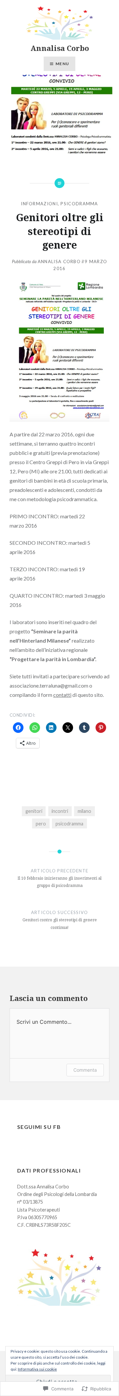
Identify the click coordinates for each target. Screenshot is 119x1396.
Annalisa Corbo (59, 48)
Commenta (85, 1070)
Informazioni (39, 203)
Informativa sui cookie (37, 1369)
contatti (62, 695)
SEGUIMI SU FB (39, 1127)
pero (41, 823)
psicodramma (79, 203)
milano (84, 811)
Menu (62, 63)
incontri (60, 811)
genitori (33, 811)
